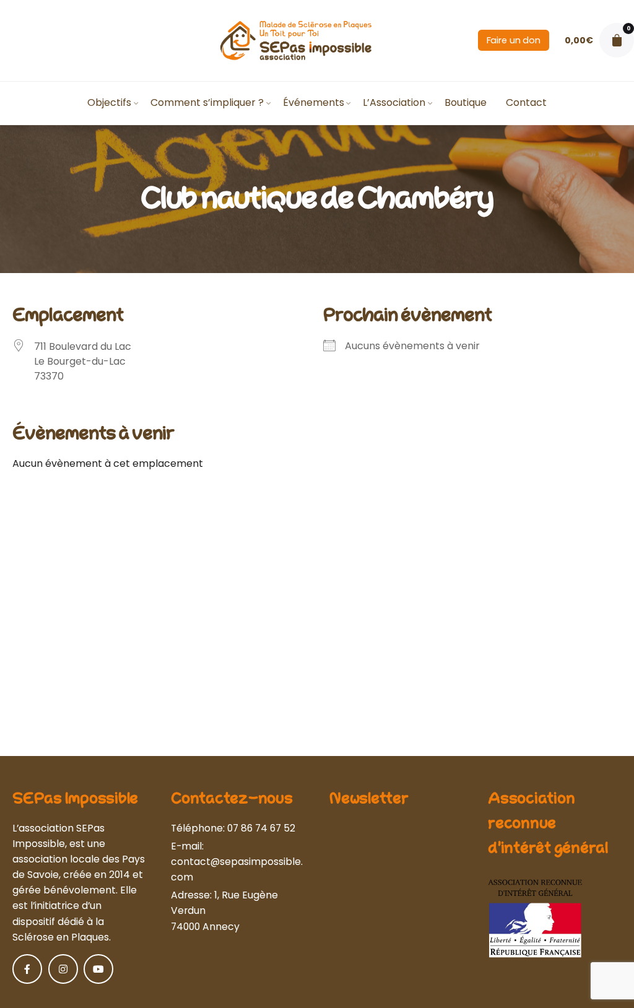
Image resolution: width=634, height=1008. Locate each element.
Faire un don (514, 40)
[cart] (616, 40)
